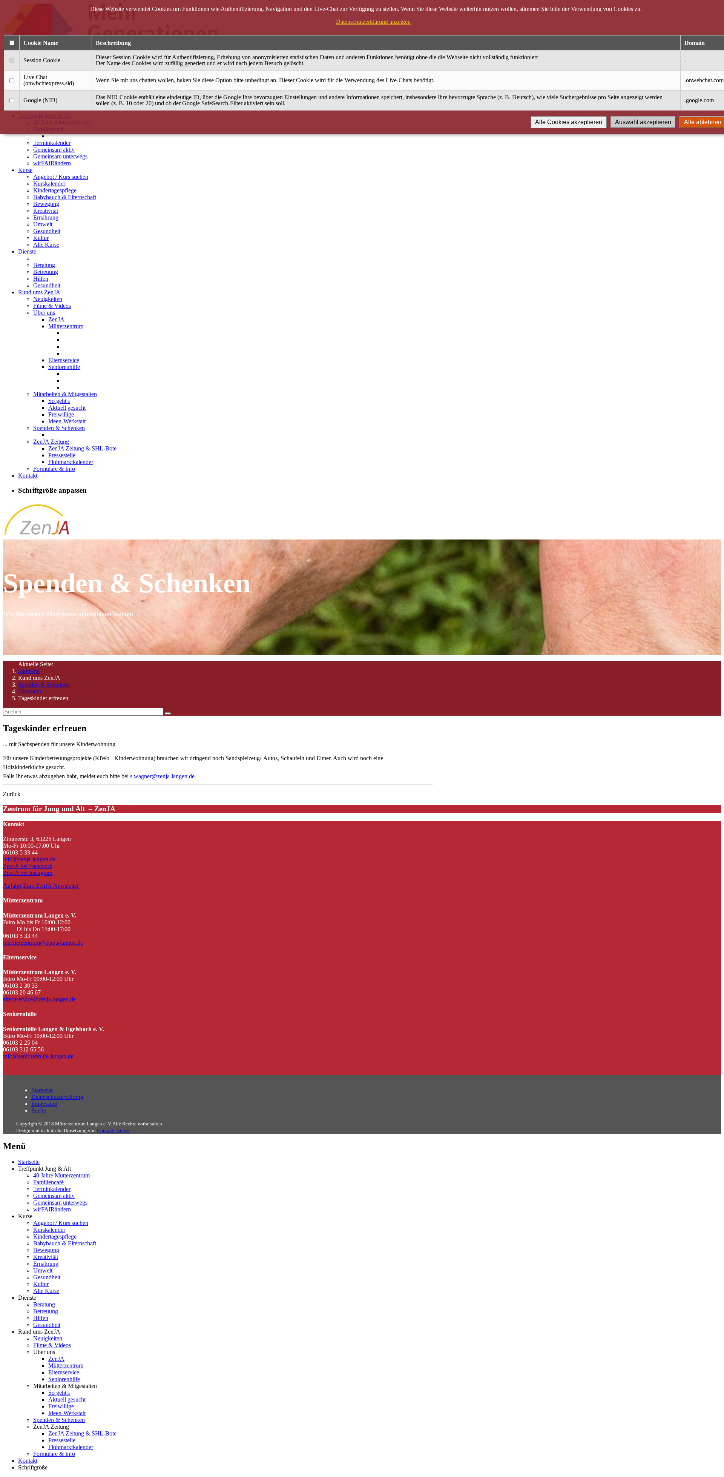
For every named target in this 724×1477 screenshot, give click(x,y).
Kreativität (45, 210)
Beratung (44, 265)
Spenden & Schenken (59, 428)
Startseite (29, 671)
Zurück (11, 794)
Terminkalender (52, 143)
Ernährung (45, 217)
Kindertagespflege (55, 190)
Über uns (44, 312)
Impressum (44, 1103)
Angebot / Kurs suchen (60, 177)
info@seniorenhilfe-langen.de (38, 1056)
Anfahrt (12, 885)
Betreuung (45, 272)
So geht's (59, 401)
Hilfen (40, 278)
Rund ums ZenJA (39, 292)
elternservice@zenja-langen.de (39, 999)
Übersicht (29, 691)
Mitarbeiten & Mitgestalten (65, 394)
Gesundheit (46, 231)
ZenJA (56, 319)
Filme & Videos (52, 306)
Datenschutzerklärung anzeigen (373, 21)
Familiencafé (48, 1182)
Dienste (27, 251)
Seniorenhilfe (64, 367)
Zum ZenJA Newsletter (51, 885)
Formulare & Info (54, 469)
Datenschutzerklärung (57, 1097)
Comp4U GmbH (113, 1130)
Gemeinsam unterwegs (60, 156)
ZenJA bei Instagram (27, 873)
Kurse (25, 170)
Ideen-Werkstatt (67, 421)
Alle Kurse (46, 244)
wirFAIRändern (52, 163)
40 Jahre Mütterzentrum (61, 1175)
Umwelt (42, 224)
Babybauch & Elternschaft (64, 197)
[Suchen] (168, 713)
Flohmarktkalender (70, 462)
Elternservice (63, 360)
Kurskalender (49, 183)
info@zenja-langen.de (29, 859)
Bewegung (46, 204)
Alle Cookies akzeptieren (568, 122)
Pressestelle (61, 455)
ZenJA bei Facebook (27, 866)
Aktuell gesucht (67, 407)
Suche (38, 1110)
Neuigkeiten (47, 299)
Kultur (41, 238)
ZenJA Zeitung (51, 441)
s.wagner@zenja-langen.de (162, 776)
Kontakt (27, 475)
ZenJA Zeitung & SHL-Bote (82, 448)
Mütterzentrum (65, 326)
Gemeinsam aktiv (54, 149)
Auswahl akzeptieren (643, 122)
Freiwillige (61, 414)
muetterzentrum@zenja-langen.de (43, 942)
